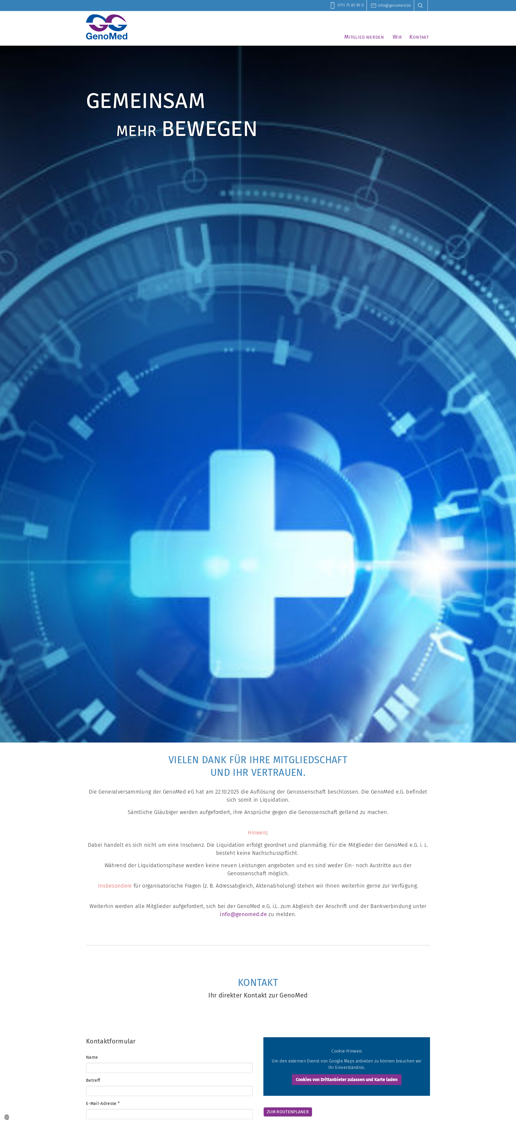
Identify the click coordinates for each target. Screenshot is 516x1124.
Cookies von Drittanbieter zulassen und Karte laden (346, 1079)
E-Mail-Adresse (103, 1103)
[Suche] (422, 5)
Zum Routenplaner (288, 1111)
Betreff (93, 1080)
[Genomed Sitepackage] (106, 27)
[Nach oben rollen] (504, 1112)
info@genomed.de (243, 914)
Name (92, 1057)
